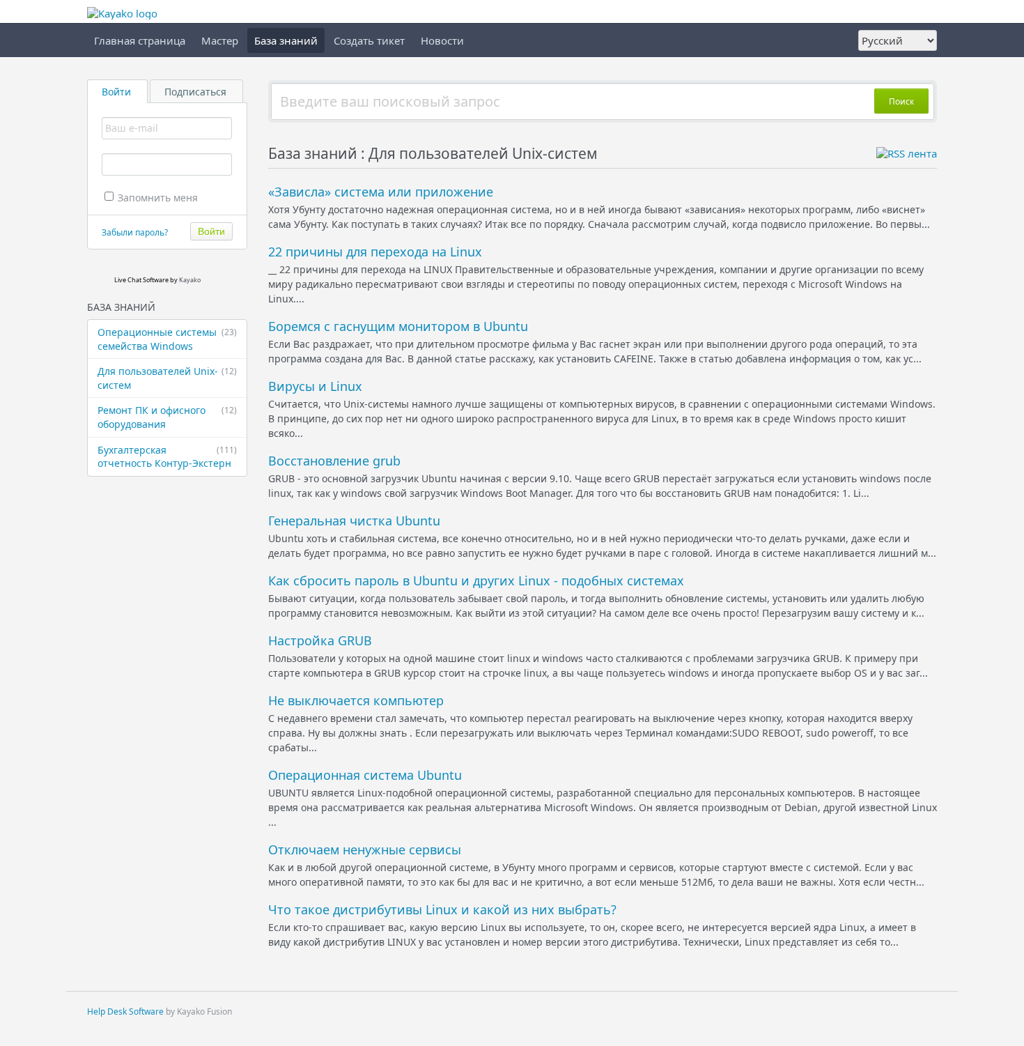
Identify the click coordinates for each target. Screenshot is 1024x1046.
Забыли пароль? (135, 232)
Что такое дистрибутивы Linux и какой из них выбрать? (442, 909)
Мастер (219, 40)
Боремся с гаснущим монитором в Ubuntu (398, 326)
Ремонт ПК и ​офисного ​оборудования (167, 417)
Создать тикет (369, 40)
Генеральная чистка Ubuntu (354, 520)
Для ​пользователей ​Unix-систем (167, 378)
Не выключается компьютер (356, 700)
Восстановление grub (334, 460)
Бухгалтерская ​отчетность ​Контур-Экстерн (167, 456)
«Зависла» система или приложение (380, 191)
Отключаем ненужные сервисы (364, 849)
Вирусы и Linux (315, 386)
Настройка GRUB (320, 640)
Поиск (901, 101)
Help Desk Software (125, 1011)
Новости (442, 40)
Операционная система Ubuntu (365, 775)
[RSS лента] (906, 153)
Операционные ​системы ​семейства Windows (167, 339)
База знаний (286, 40)
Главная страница (139, 40)
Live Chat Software (141, 279)
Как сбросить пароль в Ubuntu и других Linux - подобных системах (476, 580)
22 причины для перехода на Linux (375, 251)
